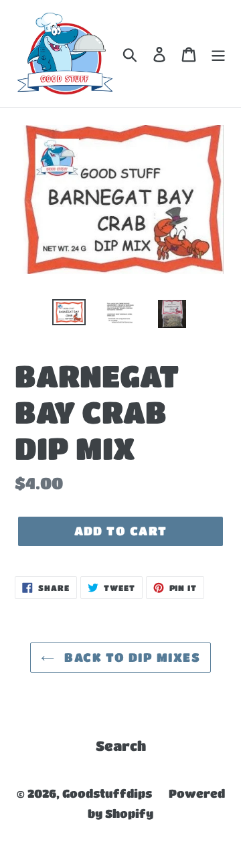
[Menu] (218, 53)
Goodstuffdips (107, 793)
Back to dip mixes (130, 657)
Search (121, 746)
